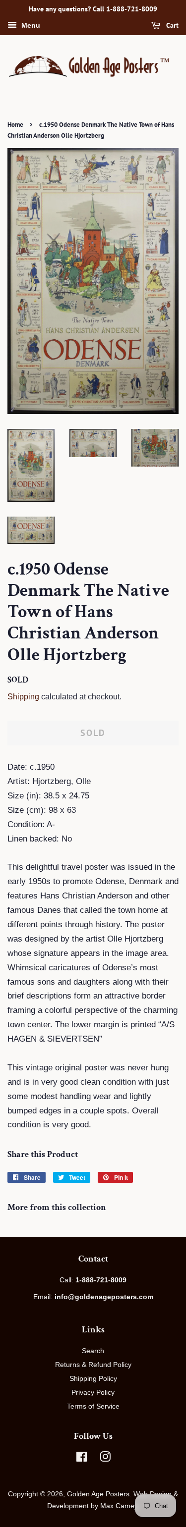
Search (93, 1351)
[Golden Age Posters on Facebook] (81, 1459)
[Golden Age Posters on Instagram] (105, 1459)
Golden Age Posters (98, 1494)
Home (15, 124)
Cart (171, 25)
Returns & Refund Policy (93, 1365)
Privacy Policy (93, 1392)
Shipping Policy (93, 1378)
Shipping (23, 696)
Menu (29, 25)
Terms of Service (93, 1406)
